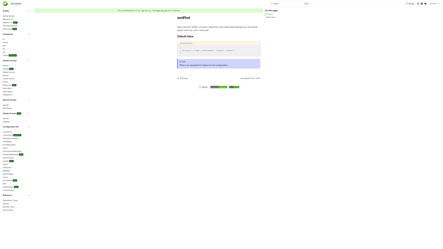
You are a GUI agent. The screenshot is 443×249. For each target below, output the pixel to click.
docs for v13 (161, 11)
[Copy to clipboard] (257, 48)
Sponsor (411, 3)
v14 (142, 11)
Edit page (183, 78)
